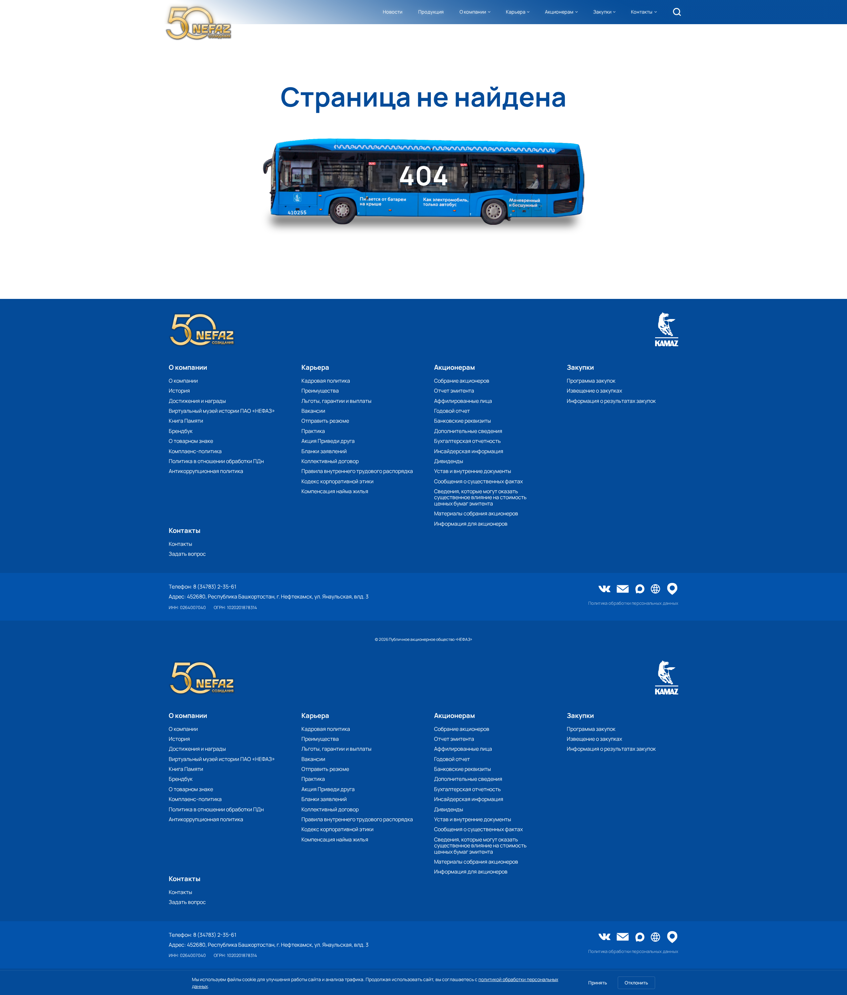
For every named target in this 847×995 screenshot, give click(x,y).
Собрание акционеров (461, 381)
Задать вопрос (187, 554)
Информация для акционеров (471, 524)
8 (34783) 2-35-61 (214, 586)
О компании (473, 12)
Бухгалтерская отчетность (467, 441)
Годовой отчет (452, 411)
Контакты (641, 12)
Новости (392, 12)
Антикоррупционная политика (206, 471)
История (179, 391)
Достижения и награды (197, 401)
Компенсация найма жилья (334, 491)
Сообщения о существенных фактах (478, 481)
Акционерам (559, 12)
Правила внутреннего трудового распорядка (357, 471)
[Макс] (640, 589)
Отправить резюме (325, 421)
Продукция (431, 12)
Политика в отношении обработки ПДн (216, 461)
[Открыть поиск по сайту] (677, 12)
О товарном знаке (191, 441)
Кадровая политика (325, 381)
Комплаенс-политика (195, 451)
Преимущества (320, 391)
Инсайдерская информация (468, 451)
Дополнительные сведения (468, 431)
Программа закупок (591, 381)
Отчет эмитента (454, 391)
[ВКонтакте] (604, 589)
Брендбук (181, 431)
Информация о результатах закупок (611, 401)
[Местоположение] (672, 589)
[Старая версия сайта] (655, 589)
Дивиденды (448, 461)
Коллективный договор (330, 461)
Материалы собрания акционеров (476, 513)
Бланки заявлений (324, 451)
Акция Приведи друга (328, 441)
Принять (597, 982)
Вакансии (313, 411)
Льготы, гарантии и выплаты (336, 401)
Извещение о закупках (594, 391)
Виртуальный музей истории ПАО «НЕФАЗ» (222, 411)
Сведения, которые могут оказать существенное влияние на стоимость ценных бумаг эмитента (480, 497)
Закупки (602, 12)
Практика (313, 431)
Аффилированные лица (463, 401)
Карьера (515, 12)
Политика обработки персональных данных (633, 603)
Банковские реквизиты (462, 421)
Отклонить (636, 982)
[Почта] (623, 589)
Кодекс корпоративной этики (337, 481)
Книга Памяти (186, 421)
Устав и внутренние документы (472, 471)
